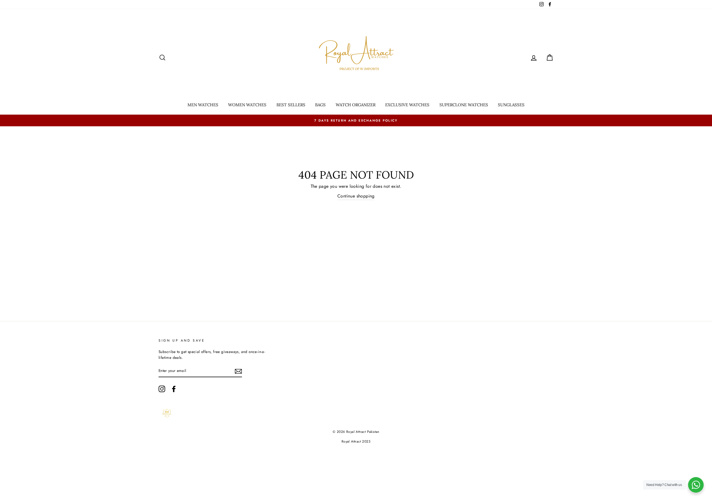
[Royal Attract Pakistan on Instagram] (162, 389)
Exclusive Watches (407, 104)
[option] (356, 120)
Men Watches (202, 104)
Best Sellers (290, 104)
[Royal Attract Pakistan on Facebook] (173, 389)
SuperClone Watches (463, 104)
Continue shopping (356, 196)
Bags (320, 104)
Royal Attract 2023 (356, 441)
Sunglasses (511, 104)
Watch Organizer (355, 104)
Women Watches (247, 104)
